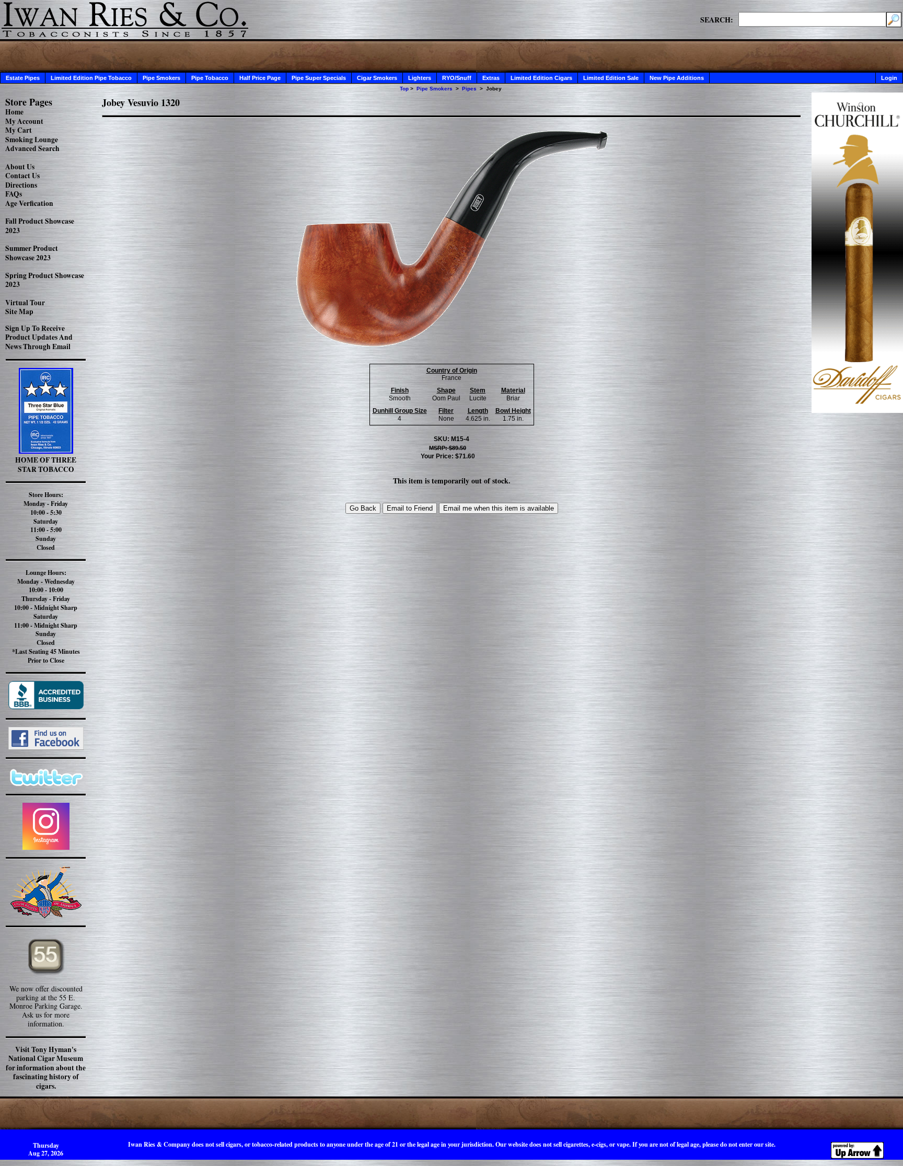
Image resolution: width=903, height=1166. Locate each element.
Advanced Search (32, 148)
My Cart (18, 130)
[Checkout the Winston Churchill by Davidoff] (857, 410)
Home (14, 112)
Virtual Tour (25, 302)
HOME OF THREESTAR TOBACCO (45, 465)
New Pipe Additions (677, 78)
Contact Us (22, 175)
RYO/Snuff (456, 78)
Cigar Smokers (377, 78)
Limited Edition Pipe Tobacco (91, 78)
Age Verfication (29, 203)
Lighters (419, 78)
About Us (19, 166)
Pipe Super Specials (319, 78)
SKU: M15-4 (451, 439)
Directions (21, 185)
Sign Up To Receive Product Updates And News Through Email (39, 337)
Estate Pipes (23, 78)
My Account (24, 121)
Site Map (19, 311)
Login (889, 78)
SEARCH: (716, 19)
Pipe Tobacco (209, 78)
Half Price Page (260, 78)
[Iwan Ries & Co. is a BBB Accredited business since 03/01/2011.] (46, 706)
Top (404, 88)
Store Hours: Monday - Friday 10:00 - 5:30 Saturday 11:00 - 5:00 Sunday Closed (46, 521)
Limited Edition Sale (611, 78)
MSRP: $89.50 (447, 448)
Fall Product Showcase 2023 (39, 226)
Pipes (469, 88)
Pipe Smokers (161, 78)
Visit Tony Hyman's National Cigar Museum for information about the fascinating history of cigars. (46, 1067)
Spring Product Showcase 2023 (44, 280)
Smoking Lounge (31, 139)
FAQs (13, 194)
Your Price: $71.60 (448, 456)
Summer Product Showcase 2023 (31, 253)
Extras (491, 78)
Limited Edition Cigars (541, 78)
